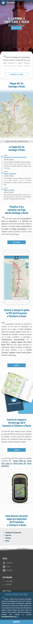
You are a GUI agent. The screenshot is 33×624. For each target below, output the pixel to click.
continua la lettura (16, 74)
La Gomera (8, 584)
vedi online (16, 242)
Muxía (7, 541)
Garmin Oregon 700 (19, 463)
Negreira (8, 535)
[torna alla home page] (7, 3)
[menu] (31, 2)
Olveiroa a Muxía (9, 190)
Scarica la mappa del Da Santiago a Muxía (16, 141)
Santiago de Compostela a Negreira (15, 157)
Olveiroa (8, 538)
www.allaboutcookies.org (9, 616)
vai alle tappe (16, 28)
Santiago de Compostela (13, 532)
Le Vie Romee (9, 581)
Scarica (16, 365)
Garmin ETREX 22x (19, 461)
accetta (16, 622)
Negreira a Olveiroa (10, 173)
